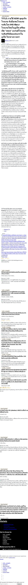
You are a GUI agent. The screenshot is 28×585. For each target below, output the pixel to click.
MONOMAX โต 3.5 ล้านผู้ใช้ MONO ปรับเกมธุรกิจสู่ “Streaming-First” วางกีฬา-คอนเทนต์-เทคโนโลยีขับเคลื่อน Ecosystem (13, 293)
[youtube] (3, 579)
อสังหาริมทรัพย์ (6, 537)
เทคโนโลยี (5, 536)
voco (5, 231)
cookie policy (12, 557)
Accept (1, 559)
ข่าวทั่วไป (5, 542)
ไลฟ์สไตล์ (5, 540)
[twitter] (3, 576)
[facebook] (3, 575)
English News (6, 543)
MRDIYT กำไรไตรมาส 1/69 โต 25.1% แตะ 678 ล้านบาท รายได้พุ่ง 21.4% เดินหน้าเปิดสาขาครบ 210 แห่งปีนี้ (14, 381)
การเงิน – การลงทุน (7, 539)
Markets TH (7, 40)
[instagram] (3, 578)
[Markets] (14, 521)
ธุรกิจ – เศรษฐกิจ (6, 534)
